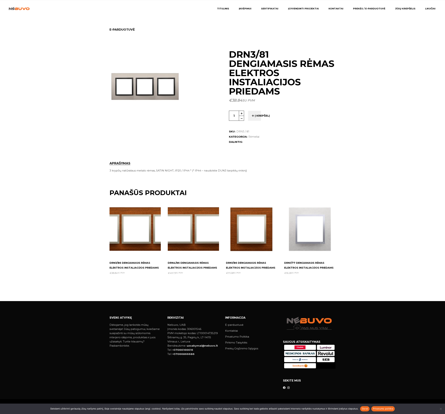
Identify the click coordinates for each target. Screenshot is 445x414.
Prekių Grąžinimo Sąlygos (241, 348)
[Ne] (440, 409)
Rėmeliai (253, 136)
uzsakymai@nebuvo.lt (202, 345)
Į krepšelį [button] (136, 249)
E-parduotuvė (234, 324)
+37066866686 (183, 354)
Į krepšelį (262, 115)
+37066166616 (182, 349)
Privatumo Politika (237, 336)
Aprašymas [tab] (120, 163)
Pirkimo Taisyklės (236, 342)
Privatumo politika (383, 408)
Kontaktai (231, 330)
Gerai (365, 408)
